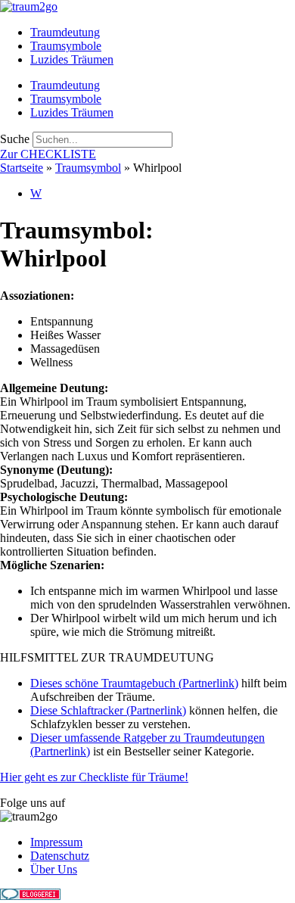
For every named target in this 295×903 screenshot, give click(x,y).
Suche (15, 138)
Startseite (21, 167)
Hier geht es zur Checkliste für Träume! (94, 777)
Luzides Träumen (71, 59)
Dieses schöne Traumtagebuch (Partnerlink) (134, 683)
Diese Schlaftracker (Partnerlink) (108, 710)
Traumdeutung (65, 32)
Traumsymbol (88, 167)
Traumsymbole (65, 45)
